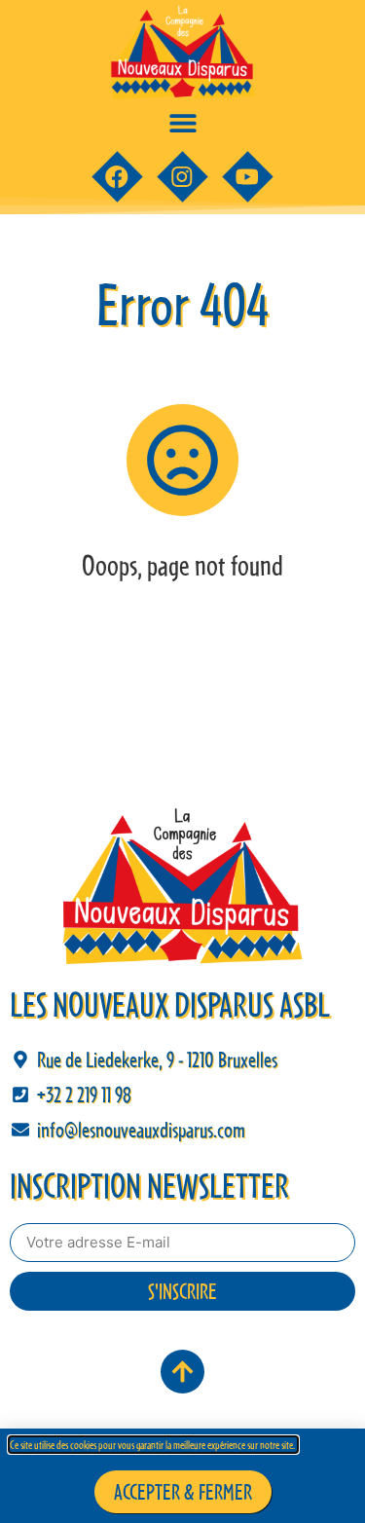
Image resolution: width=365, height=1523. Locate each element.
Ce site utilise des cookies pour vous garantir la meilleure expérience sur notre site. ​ (153, 1444)
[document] (182, 761)
